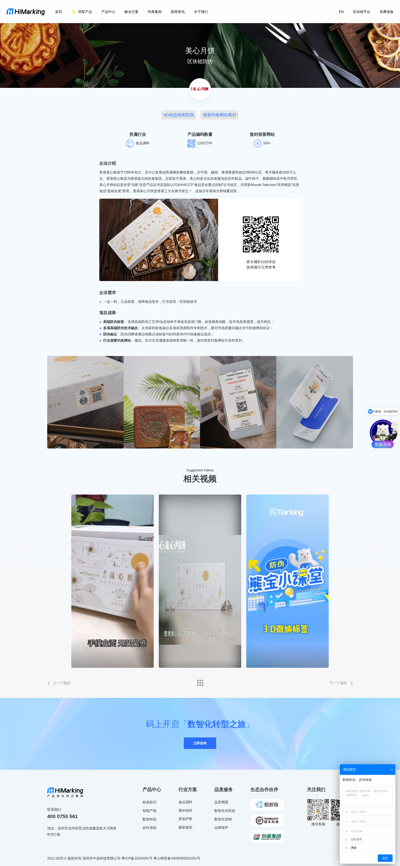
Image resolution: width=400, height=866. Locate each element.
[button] (178, 114)
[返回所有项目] (200, 681)
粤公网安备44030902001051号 (176, 858)
